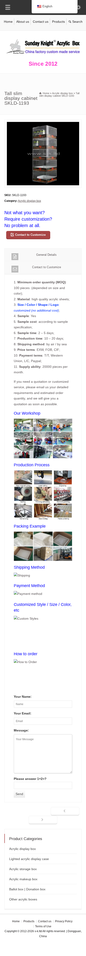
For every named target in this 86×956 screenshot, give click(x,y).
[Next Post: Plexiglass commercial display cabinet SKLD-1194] (43, 820)
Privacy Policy (63, 921)
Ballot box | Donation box (27, 889)
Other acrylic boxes (23, 899)
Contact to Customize (30, 234)
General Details (46, 254)
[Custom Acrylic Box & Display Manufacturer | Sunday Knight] (43, 55)
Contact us (40, 21)
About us (22, 21)
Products (58, 21)
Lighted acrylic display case (29, 859)
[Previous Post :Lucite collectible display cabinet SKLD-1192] (65, 811)
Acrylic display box (29, 200)
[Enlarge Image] (43, 122)
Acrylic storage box (23, 869)
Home (8, 21)
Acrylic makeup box (23, 879)
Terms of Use (43, 926)
